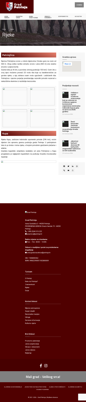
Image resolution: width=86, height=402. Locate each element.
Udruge (27, 317)
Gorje (27, 291)
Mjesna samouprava (32, 308)
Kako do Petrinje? (31, 281)
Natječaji (28, 353)
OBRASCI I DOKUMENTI (48, 17)
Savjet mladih (30, 311)
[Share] (73, 171)
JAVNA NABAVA (6, 17)
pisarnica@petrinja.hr (34, 234)
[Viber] (64, 171)
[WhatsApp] (77, 166)
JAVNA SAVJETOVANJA (33, 17)
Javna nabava (30, 350)
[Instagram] (45, 365)
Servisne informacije (32, 320)
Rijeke (27, 288)
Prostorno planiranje (32, 341)
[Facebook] (64, 166)
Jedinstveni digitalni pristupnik (35, 387)
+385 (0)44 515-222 (35, 231)
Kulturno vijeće (30, 323)
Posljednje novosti (70, 85)
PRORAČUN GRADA (19, 17)
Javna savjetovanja (32, 344)
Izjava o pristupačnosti (57, 387)
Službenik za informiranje (13, 387)
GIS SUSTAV (78, 16)
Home (4, 29)
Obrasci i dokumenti (32, 347)
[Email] (69, 171)
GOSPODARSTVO (63, 16)
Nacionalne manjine (32, 314)
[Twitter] (69, 166)
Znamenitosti (30, 284)
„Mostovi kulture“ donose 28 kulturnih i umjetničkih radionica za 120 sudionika (71, 146)
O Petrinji (28, 278)
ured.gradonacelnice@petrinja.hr (39, 253)
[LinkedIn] (73, 166)
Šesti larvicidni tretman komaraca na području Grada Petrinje (70, 126)
